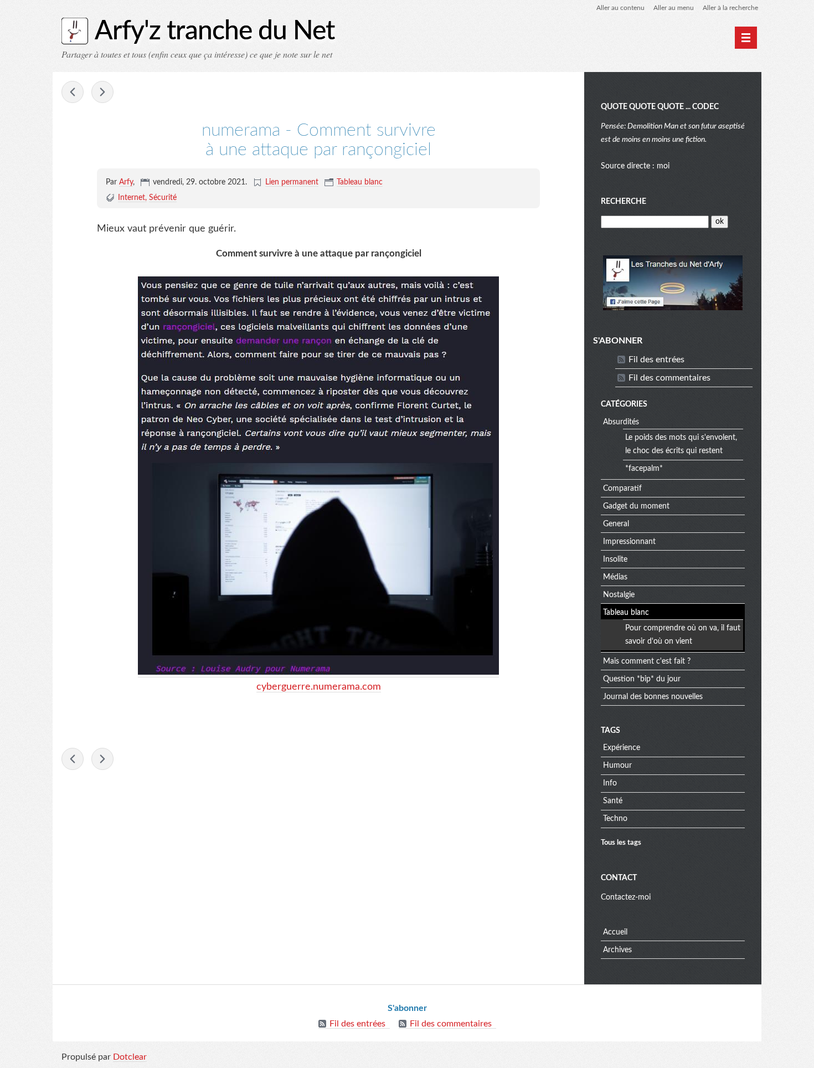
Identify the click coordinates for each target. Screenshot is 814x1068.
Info (610, 783)
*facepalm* (644, 469)
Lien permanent (291, 182)
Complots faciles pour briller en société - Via (72, 92)
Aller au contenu (620, 7)
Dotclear (130, 1056)
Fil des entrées (656, 359)
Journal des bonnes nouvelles (653, 697)
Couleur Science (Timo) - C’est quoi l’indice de (102, 92)
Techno (615, 819)
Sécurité (163, 198)
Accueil (615, 932)
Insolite (615, 559)
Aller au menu (673, 7)
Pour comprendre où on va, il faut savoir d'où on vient (682, 634)
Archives (617, 950)
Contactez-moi (626, 897)
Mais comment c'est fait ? (647, 661)
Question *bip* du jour (642, 679)
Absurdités (621, 422)
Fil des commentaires (669, 377)
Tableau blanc (360, 182)
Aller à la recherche (730, 7)
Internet (131, 198)
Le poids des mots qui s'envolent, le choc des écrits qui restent (681, 444)
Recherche (623, 202)
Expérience (621, 748)
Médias (615, 577)
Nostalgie (619, 595)
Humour (617, 765)
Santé (612, 801)
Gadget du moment (636, 506)
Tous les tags (621, 842)
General (616, 524)
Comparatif (622, 488)
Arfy (126, 182)
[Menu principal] (746, 38)
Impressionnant (629, 542)
